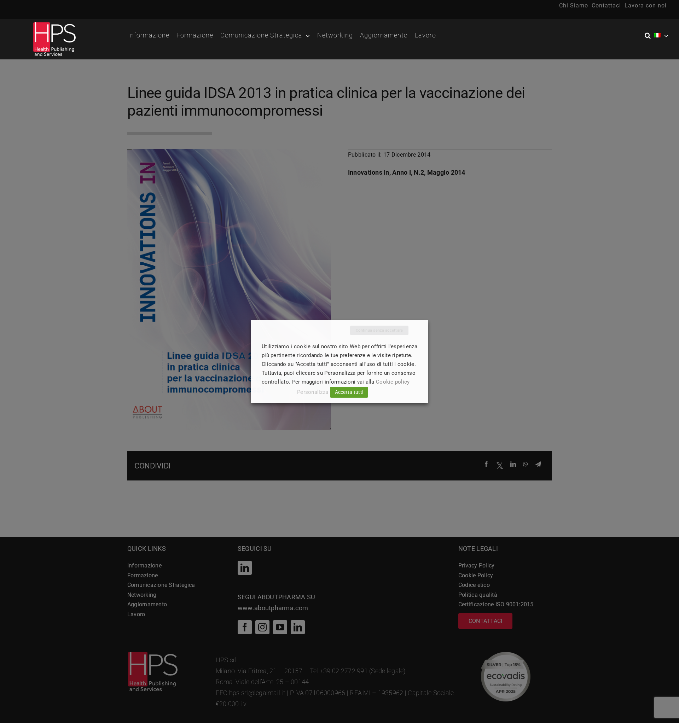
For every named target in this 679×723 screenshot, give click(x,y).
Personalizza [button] (312, 392)
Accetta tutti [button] (349, 392)
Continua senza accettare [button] (379, 330)
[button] (649, 35)
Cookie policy (393, 382)
